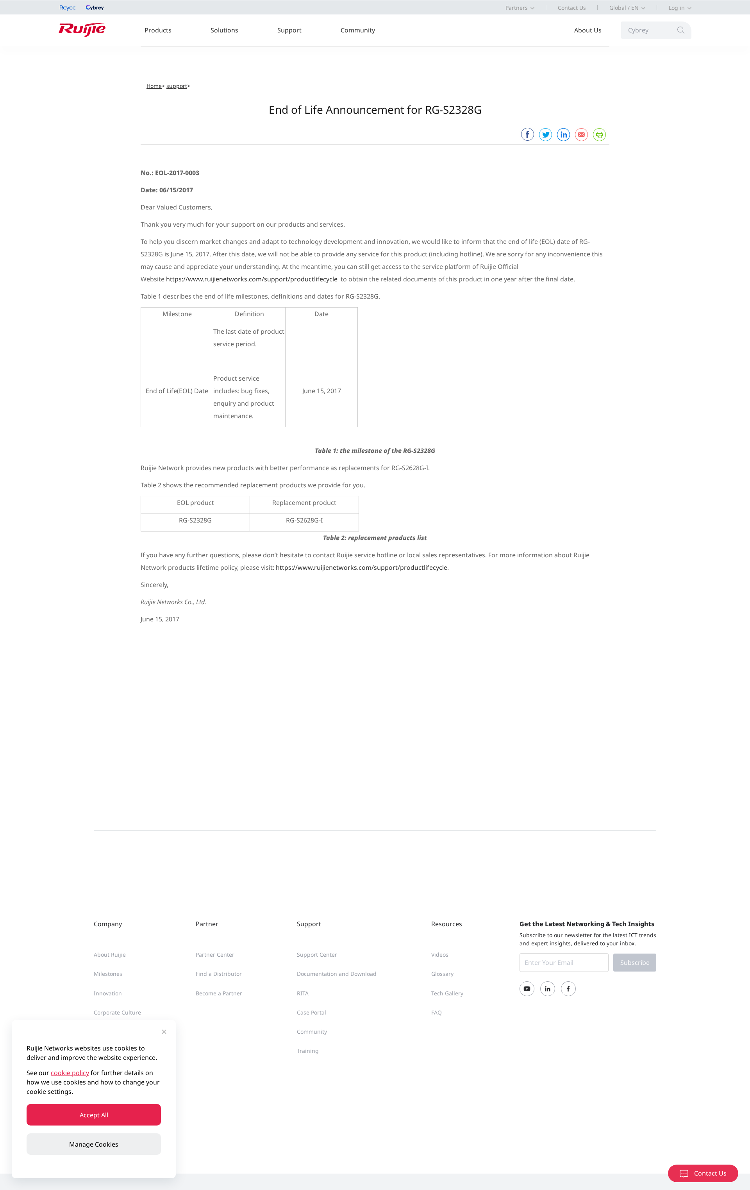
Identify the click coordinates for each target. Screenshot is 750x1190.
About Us (588, 30)
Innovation (108, 993)
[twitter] (545, 134)
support (176, 85)
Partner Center (215, 954)
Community (358, 30)
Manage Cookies (93, 1144)
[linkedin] (563, 134)
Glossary (442, 973)
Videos (439, 954)
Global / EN (624, 7)
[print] (599, 134)
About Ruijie (110, 954)
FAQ (436, 1012)
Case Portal (311, 1012)
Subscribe (635, 962)
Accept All (94, 1115)
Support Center (317, 954)
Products (158, 30)
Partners (516, 7)
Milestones (108, 973)
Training (308, 1050)
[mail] (581, 134)
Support (289, 30)
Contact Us (572, 7)
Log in (677, 7)
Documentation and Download (337, 973)
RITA (303, 993)
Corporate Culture (117, 1012)
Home (154, 85)
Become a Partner (219, 993)
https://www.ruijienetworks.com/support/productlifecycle (252, 279)
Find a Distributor (219, 973)
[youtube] (527, 988)
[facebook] (527, 134)
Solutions (224, 30)
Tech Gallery (447, 993)
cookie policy (70, 1072)
